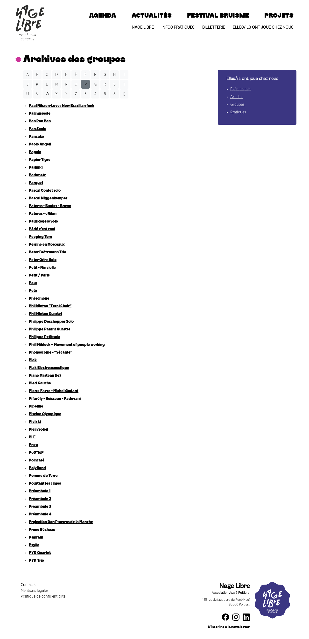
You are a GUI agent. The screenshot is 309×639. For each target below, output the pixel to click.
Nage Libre (143, 27)
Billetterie (213, 27)
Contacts (28, 585)
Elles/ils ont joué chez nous (263, 27)
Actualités (152, 15)
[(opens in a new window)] (227, 618)
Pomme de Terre (43, 476)
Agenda (102, 15)
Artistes (236, 97)
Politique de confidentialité (43, 596)
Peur (33, 283)
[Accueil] (29, 5)
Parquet (36, 183)
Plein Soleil (38, 429)
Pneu (33, 445)
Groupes (237, 104)
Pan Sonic (37, 129)
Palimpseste (39, 113)
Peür (33, 291)
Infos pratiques (178, 27)
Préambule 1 (39, 491)
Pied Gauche (40, 383)
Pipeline (36, 406)
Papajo (35, 152)
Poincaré (36, 460)
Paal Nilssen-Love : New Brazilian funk (61, 106)
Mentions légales (35, 591)
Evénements (240, 89)
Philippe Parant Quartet (49, 329)
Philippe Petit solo (44, 337)
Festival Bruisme (218, 15)
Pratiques (238, 112)
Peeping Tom (40, 237)
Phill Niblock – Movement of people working (67, 345)
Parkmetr (37, 175)
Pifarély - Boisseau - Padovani (55, 399)
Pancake (36, 136)
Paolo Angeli (40, 144)
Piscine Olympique (45, 414)
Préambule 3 (40, 506)
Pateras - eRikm (42, 214)
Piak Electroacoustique (49, 368)
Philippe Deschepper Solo (51, 321)
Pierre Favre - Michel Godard (53, 391)
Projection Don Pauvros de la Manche (61, 522)
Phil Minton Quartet (45, 314)
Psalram (36, 537)
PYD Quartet (40, 553)
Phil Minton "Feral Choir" (50, 306)
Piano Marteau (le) (45, 375)
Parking (36, 167)
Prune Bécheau (42, 530)
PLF (32, 437)
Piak (33, 360)
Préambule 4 (40, 514)
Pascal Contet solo (45, 190)
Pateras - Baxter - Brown (50, 206)
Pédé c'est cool (42, 229)
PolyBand (37, 468)
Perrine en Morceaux (47, 244)
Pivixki (35, 422)
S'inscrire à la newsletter (229, 627)
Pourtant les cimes (45, 483)
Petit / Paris (39, 275)
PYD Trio (36, 560)
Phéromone (39, 298)
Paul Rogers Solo (43, 221)
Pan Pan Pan (40, 121)
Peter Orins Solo (42, 260)
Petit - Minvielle (42, 268)
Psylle (34, 545)
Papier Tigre (39, 160)
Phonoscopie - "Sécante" (50, 352)
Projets (279, 15)
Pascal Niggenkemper (48, 198)
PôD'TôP (36, 453)
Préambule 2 (40, 499)
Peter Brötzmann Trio (47, 252)
